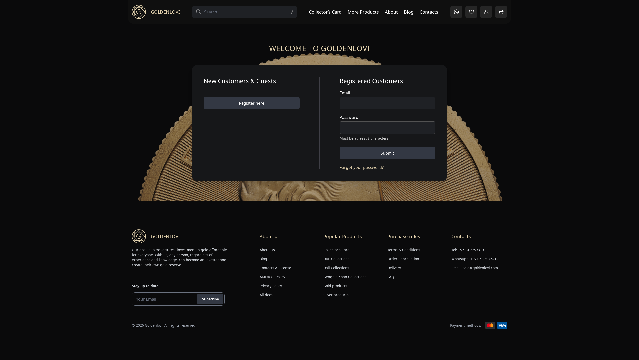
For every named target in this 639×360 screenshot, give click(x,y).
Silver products (336, 294)
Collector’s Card (325, 12)
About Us (267, 250)
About (391, 12)
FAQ (390, 276)
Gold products (335, 286)
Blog (409, 12)
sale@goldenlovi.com (480, 268)
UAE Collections (336, 258)
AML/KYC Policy (272, 276)
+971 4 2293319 (471, 250)
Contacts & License (275, 268)
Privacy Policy (271, 286)
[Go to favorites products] (471, 12)
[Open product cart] (501, 12)
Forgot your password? (362, 167)
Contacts (429, 12)
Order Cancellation (403, 258)
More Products (363, 12)
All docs (266, 294)
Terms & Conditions (403, 250)
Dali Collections (336, 268)
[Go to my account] (486, 12)
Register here (251, 103)
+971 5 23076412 (484, 258)
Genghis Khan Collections (344, 276)
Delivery (394, 268)
